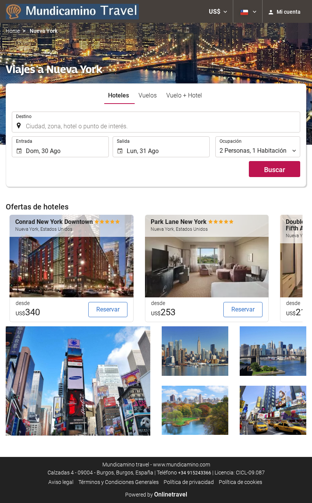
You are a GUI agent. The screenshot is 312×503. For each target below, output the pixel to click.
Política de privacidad (189, 482)
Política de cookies (240, 482)
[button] (218, 11)
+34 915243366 (194, 473)
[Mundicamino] (72, 11)
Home (13, 31)
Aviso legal (60, 482)
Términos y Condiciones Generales (118, 482)
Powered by (156, 495)
